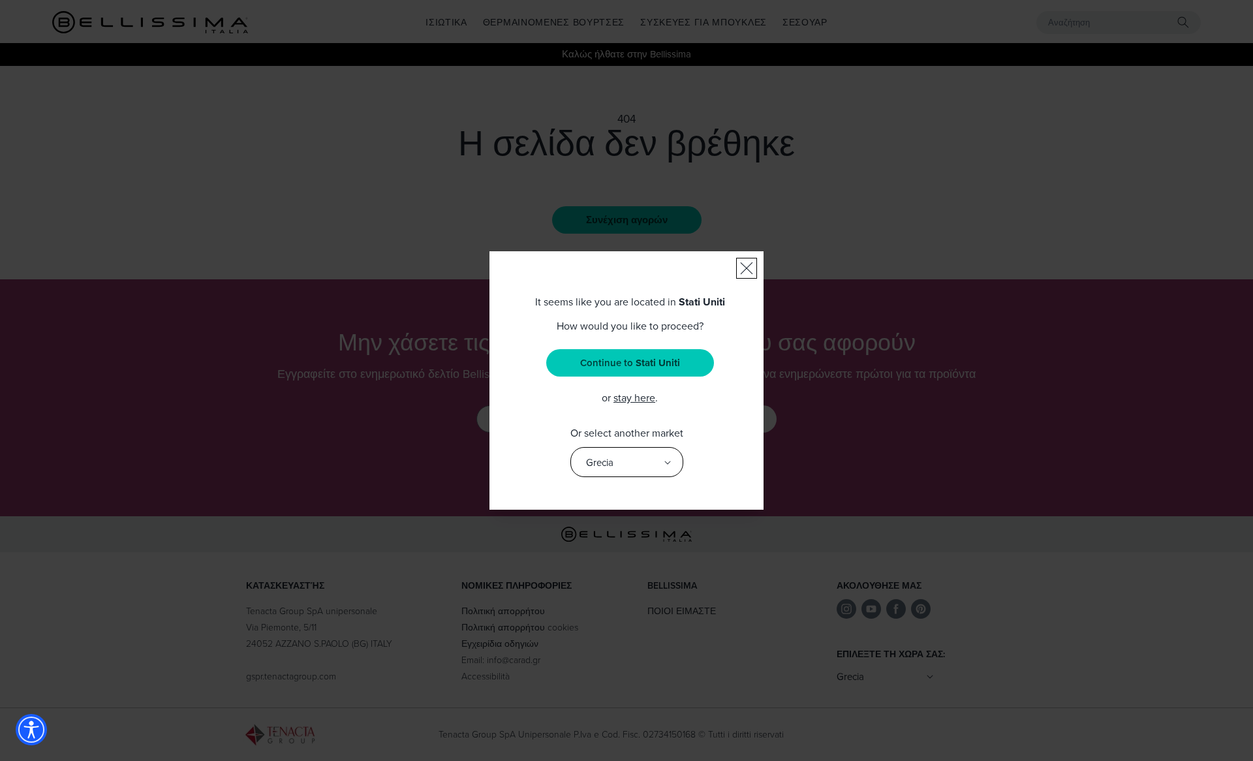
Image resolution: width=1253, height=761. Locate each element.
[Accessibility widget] (31, 729)
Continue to (630, 363)
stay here (634, 397)
